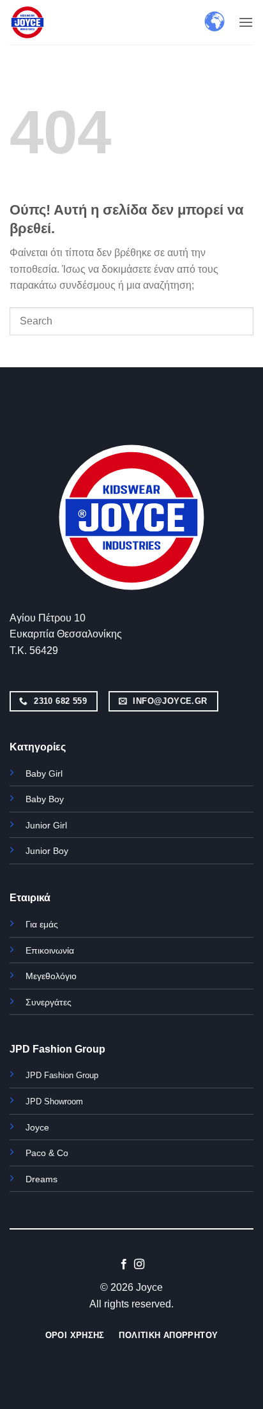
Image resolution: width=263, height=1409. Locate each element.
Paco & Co (47, 1153)
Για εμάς (42, 924)
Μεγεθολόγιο (51, 976)
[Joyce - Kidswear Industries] (41, 22)
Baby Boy (45, 799)
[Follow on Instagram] (139, 1264)
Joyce (37, 1127)
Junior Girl (46, 825)
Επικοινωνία (50, 950)
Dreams (41, 1179)
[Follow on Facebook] (124, 1264)
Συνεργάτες (48, 1002)
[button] (245, 22)
